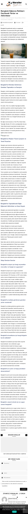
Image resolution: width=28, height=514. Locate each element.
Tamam (14, 511)
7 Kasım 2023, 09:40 (14, 500)
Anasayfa (3, 18)
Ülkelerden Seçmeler (10, 18)
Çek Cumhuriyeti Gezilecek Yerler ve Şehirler (14, 454)
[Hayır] (26, 509)
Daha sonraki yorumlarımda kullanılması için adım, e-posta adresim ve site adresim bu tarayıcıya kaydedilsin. (14, 484)
